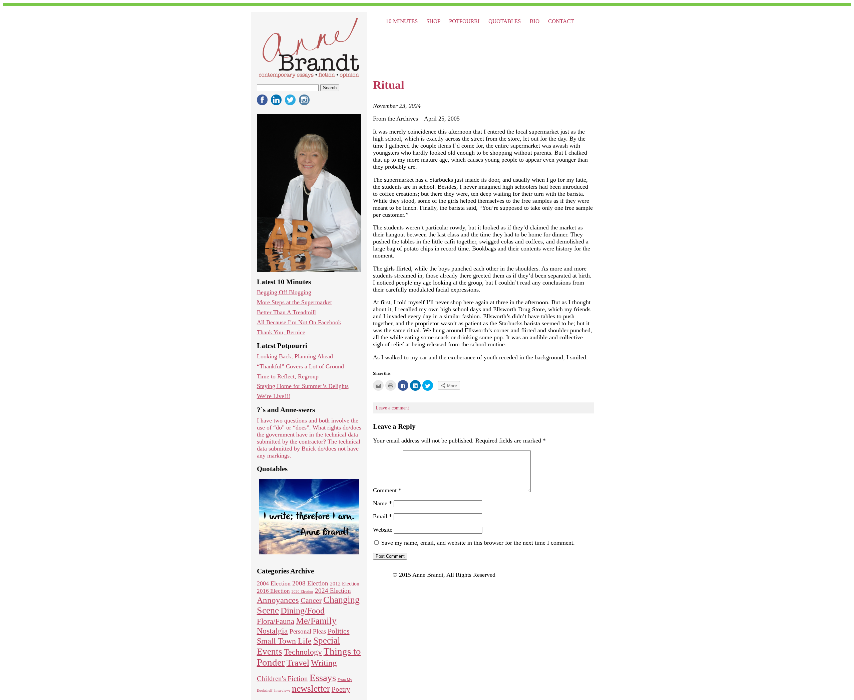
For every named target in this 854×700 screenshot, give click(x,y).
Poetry (341, 689)
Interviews (282, 690)
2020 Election (302, 591)
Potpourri (464, 21)
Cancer (311, 600)
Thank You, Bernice (281, 332)
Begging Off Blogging (284, 292)
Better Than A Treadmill (286, 312)
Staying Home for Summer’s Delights (303, 386)
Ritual (388, 85)
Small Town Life (284, 641)
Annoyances (278, 599)
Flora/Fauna (275, 621)
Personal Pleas (308, 631)
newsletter (311, 688)
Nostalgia (272, 630)
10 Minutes (402, 21)
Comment (387, 490)
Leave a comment (392, 407)
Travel (298, 663)
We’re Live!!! (273, 396)
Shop (433, 21)
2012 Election (344, 583)
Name (382, 503)
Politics (339, 631)
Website (382, 529)
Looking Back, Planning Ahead (295, 356)
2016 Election (273, 591)
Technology (303, 652)
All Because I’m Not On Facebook (299, 322)
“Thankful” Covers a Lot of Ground (300, 366)
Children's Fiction (282, 679)
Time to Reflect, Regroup (288, 376)
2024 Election (333, 590)
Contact (561, 21)
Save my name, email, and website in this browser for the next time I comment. (478, 542)
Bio (534, 21)
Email (382, 516)
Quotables (504, 21)
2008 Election (310, 583)
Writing (324, 662)
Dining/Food (303, 611)
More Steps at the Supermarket (294, 302)
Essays (323, 677)
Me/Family (316, 621)
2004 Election (274, 583)
